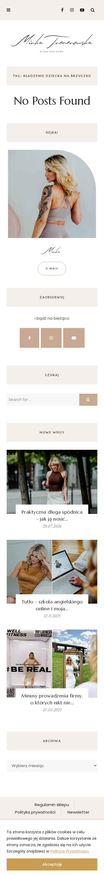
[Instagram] (70, 10)
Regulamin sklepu (52, 804)
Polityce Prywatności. (69, 851)
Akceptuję (52, 864)
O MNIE (52, 268)
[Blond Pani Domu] (52, 42)
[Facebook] (60, 10)
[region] (52, 847)
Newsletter (78, 812)
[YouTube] (81, 10)
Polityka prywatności (35, 812)
